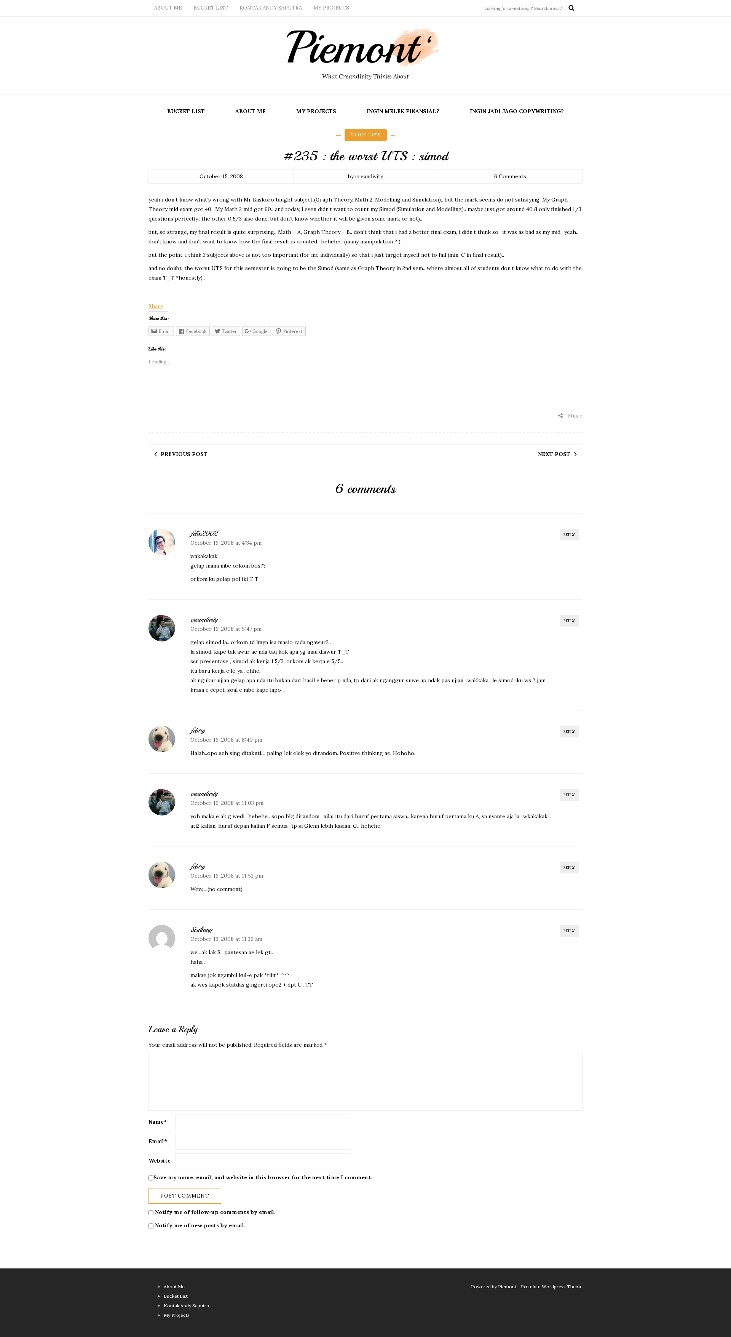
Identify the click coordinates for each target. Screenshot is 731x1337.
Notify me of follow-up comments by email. (215, 1212)
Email (157, 1141)
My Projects (331, 8)
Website (159, 1160)
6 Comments (510, 176)
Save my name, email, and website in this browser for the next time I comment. (262, 1177)
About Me (168, 8)
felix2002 (203, 533)
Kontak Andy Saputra (270, 8)
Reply (569, 534)
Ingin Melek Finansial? (403, 111)
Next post (554, 454)
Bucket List (210, 8)
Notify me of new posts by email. (200, 1225)
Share (155, 306)
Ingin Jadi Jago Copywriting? (517, 111)
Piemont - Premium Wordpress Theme (540, 1286)
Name (157, 1121)
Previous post (184, 454)
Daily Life (365, 135)
